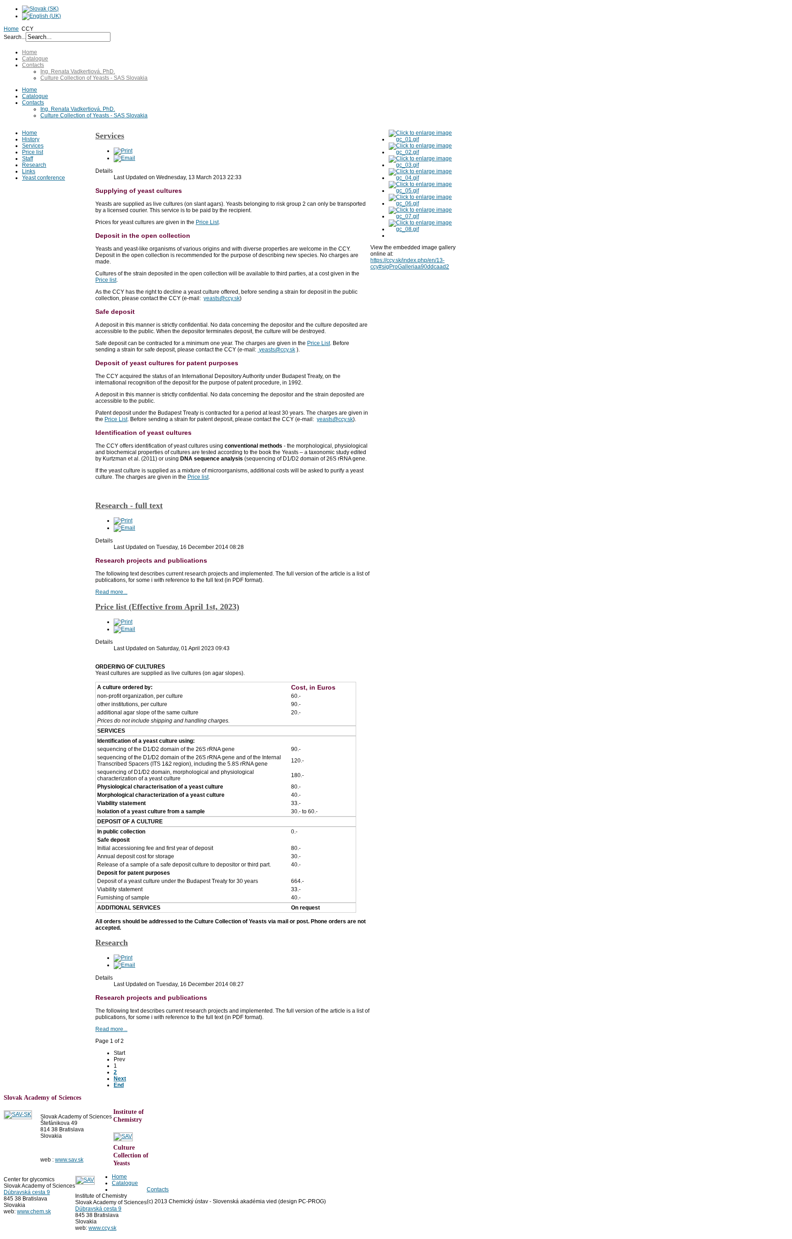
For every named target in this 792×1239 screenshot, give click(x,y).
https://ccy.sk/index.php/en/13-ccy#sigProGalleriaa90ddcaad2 (409, 263)
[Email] (124, 158)
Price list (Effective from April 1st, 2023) (167, 606)
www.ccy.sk (102, 1228)
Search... (15, 37)
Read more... (111, 592)
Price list (32, 152)
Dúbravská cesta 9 (27, 1192)
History (30, 139)
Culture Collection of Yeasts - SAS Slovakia (94, 78)
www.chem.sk (34, 1211)
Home (11, 29)
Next (120, 1078)
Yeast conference (43, 178)
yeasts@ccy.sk (222, 298)
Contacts (33, 65)
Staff (27, 158)
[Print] (123, 151)
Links (28, 171)
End (119, 1085)
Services (33, 146)
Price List (207, 222)
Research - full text (129, 505)
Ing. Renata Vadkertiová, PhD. (77, 71)
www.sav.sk (69, 1160)
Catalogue (35, 58)
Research (34, 165)
